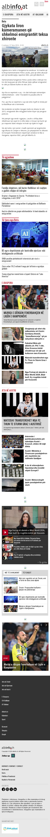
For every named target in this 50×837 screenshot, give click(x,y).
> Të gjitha (42, 562)
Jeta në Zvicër (6, 681)
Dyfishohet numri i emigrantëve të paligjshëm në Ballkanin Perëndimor (24, 204)
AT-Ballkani (38, 14)
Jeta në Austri (23, 14)
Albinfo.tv (5, 711)
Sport (3, 719)
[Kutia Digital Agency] (13, 755)
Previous (41, 624)
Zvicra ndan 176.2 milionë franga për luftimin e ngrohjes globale (23, 267)
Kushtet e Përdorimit (8, 779)
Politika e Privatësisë (8, 776)
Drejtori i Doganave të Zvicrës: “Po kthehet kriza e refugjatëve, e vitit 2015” (21, 197)
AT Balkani (5, 704)
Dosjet (4, 734)
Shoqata (4, 730)
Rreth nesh (5, 769)
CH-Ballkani (5, 700)
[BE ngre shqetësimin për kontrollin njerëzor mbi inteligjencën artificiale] (25, 234)
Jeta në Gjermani (7, 685)
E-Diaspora (8, 14)
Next (46, 624)
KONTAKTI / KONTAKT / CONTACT (12, 766)
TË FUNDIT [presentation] (27, 573)
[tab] (12, 573)
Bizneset (4, 726)
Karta (3, 773)
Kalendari (5, 715)
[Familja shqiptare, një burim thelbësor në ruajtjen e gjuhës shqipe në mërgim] (25, 171)
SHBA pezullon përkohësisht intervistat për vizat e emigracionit (20, 260)
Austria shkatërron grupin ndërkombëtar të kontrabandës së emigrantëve (24, 212)
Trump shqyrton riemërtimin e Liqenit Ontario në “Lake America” (22, 275)
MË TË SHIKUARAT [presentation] (12, 573)
